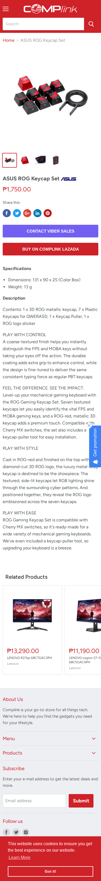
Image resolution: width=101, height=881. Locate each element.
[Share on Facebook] (7, 213)
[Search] (91, 24)
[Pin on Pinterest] (48, 213)
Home (9, 40)
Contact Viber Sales (50, 231)
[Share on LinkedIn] (37, 213)
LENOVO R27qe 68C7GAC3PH (29, 658)
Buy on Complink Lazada (50, 249)
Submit (81, 801)
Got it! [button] (50, 871)
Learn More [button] (19, 857)
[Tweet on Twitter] (17, 213)
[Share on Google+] (27, 213)
